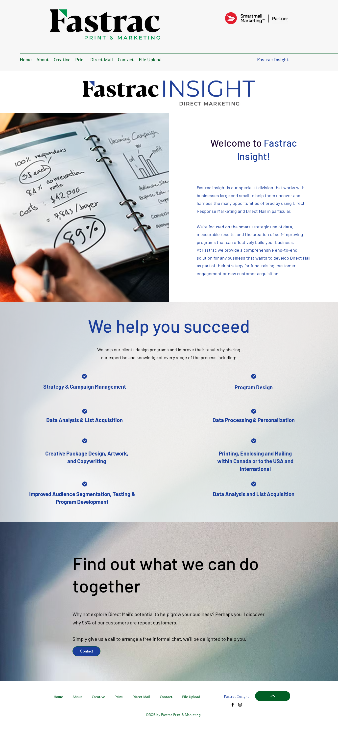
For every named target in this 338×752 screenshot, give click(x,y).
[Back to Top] (272, 696)
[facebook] (232, 704)
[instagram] (240, 704)
